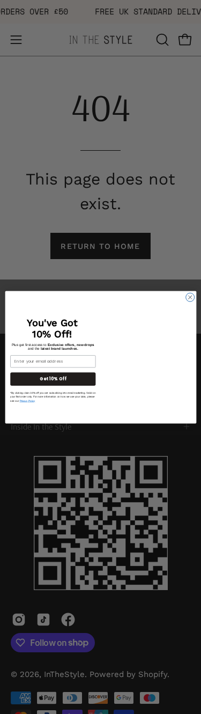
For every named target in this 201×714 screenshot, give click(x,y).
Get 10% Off (52, 378)
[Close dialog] (189, 297)
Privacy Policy (27, 400)
